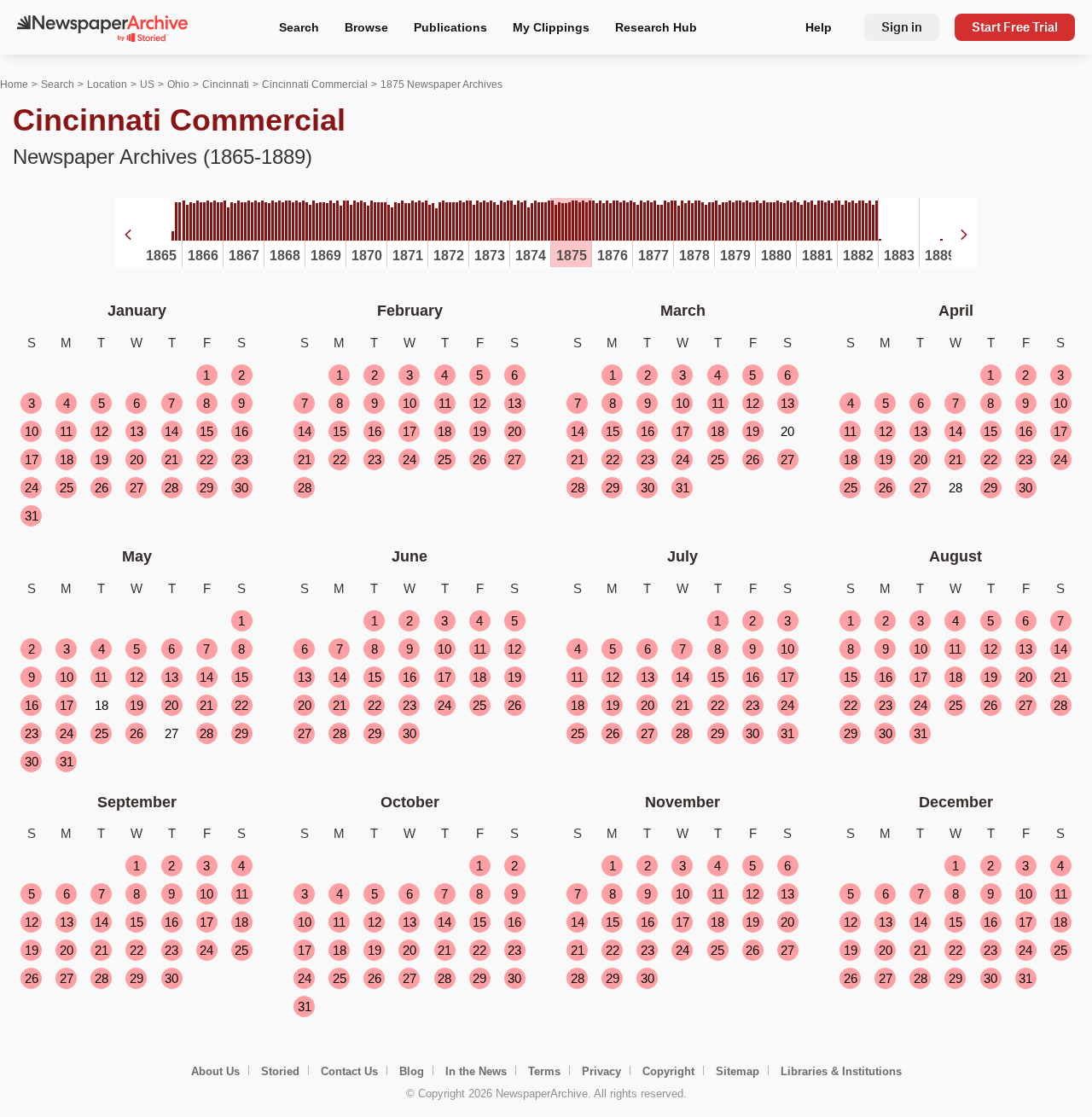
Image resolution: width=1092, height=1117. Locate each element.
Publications (450, 27)
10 (31, 431)
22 (206, 459)
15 (206, 431)
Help (818, 27)
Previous (127, 234)
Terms (544, 1071)
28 (171, 487)
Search (299, 27)
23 (241, 459)
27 (136, 487)
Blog (411, 1071)
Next (964, 234)
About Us (215, 1071)
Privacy (601, 1071)
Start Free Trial (1015, 27)
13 (136, 431)
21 (171, 459)
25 (66, 487)
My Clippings (551, 27)
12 (101, 431)
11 (66, 431)
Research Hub (656, 27)
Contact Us (349, 1071)
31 (31, 516)
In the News (476, 1071)
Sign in (901, 27)
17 (31, 459)
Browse (366, 27)
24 (31, 487)
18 (66, 459)
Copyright (668, 1071)
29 (206, 487)
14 (171, 431)
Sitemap (737, 1071)
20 (136, 459)
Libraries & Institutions (841, 1071)
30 (241, 487)
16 (241, 431)
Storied (280, 1071)
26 (101, 487)
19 (101, 459)
